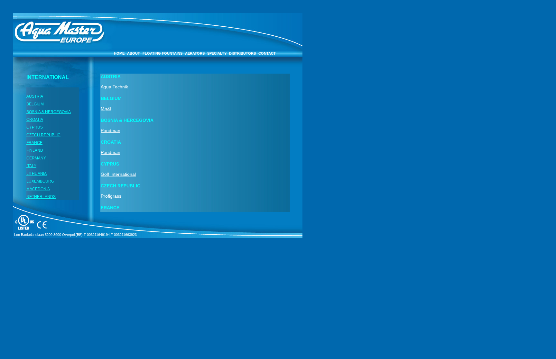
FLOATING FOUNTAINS (162, 53)
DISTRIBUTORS (242, 53)
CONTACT (267, 53)
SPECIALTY (217, 53)
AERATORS (195, 53)
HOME (119, 53)
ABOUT (133, 53)
